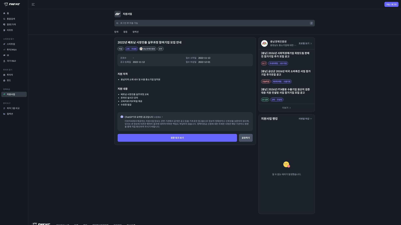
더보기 (285, 107)
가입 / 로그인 (391, 4)
